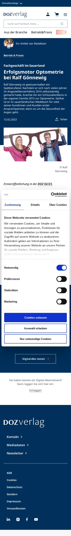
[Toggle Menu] (65, 14)
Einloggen (35, 390)
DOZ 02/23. (45, 184)
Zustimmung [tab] (13, 204)
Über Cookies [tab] (58, 204)
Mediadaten (16, 445)
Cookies (12, 480)
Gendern (12, 494)
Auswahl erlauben (35, 328)
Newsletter (15, 453)
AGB (9, 473)
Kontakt (13, 437)
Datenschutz (14, 487)
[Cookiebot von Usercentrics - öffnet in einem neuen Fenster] (51, 194)
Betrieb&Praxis (41, 32)
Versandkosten (16, 508)
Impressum (14, 501)
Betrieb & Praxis (14, 55)
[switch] (61, 279)
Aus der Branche (15, 32)
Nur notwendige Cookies (35, 338)
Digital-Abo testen (33, 358)
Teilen (63, 119)
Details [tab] (35, 204)
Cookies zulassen (35, 317)
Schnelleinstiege (10, 3)
